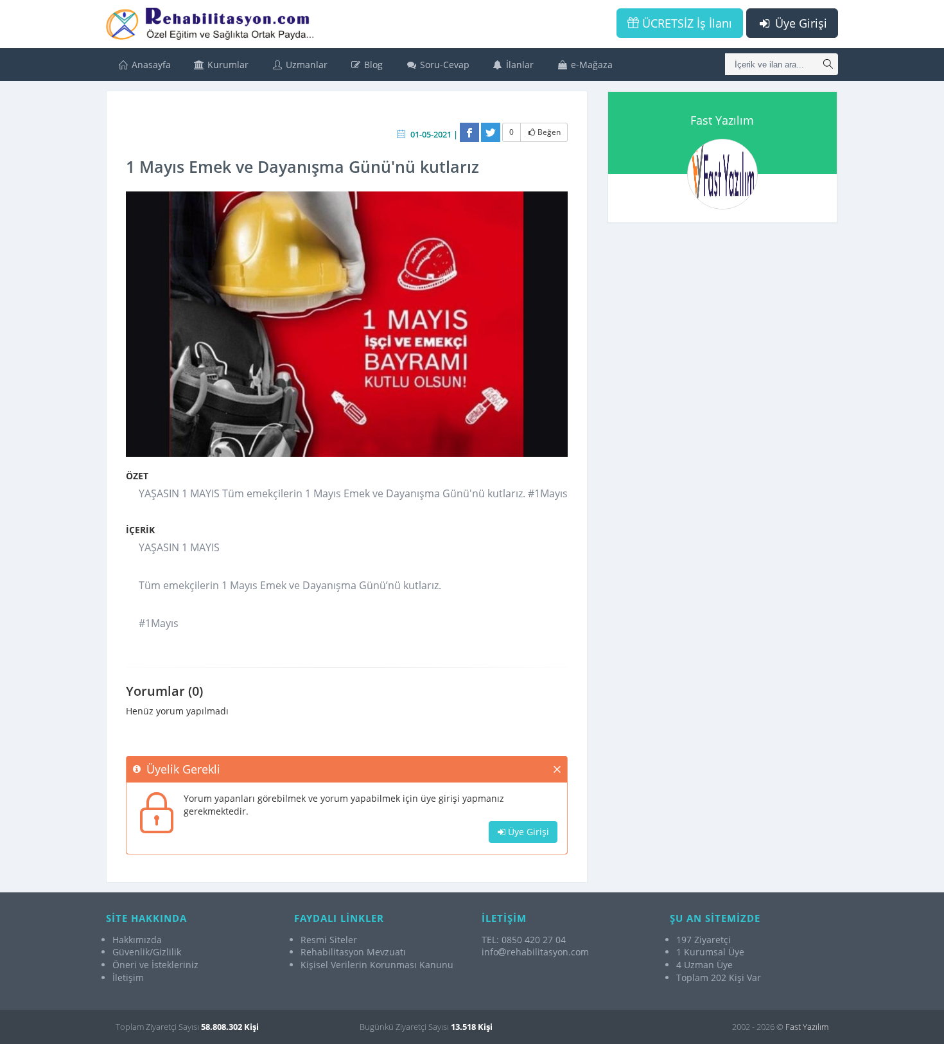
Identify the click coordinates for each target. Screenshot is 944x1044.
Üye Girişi (799, 23)
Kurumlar (227, 64)
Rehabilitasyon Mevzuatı (353, 952)
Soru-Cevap (443, 64)
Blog (372, 64)
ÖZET (137, 476)
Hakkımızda (137, 939)
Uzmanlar (305, 64)
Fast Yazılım (722, 120)
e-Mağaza (590, 64)
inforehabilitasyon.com (535, 952)
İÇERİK (140, 530)
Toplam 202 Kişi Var (718, 977)
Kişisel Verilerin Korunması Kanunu (377, 965)
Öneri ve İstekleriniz (155, 965)
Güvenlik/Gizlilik (146, 952)
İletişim (128, 977)
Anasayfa (150, 64)
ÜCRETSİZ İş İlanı (685, 23)
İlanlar (518, 64)
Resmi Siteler (329, 939)
